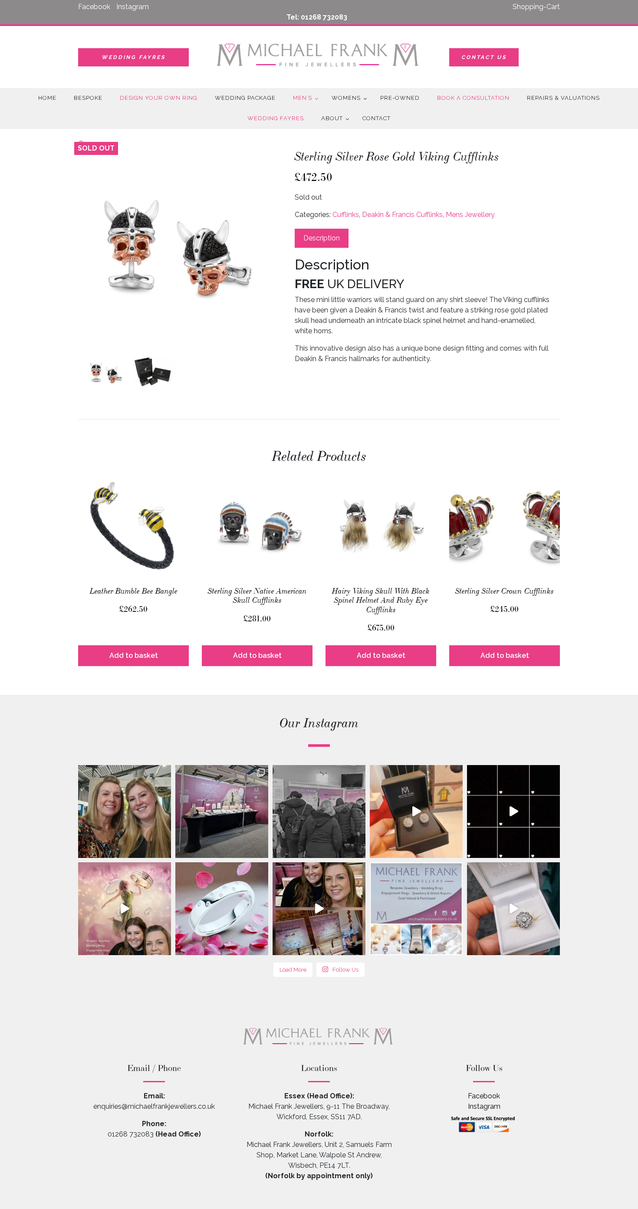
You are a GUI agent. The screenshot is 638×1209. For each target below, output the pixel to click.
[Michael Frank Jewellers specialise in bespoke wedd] (319, 908)
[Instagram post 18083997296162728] (416, 908)
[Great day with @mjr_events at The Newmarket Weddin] (319, 811)
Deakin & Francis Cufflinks (402, 214)
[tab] (322, 238)
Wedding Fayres (133, 57)
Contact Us (483, 57)
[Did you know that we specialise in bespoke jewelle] (221, 908)
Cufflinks (345, 214)
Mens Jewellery (470, 214)
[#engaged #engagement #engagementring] (513, 908)
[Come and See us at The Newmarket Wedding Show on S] (124, 908)
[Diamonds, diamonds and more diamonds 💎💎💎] (416, 811)
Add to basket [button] (133, 655)
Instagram (484, 1106)
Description (321, 238)
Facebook (484, 1096)
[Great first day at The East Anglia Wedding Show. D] (221, 811)
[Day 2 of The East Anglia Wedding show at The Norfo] (124, 811)
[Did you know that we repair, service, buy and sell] (513, 811)
